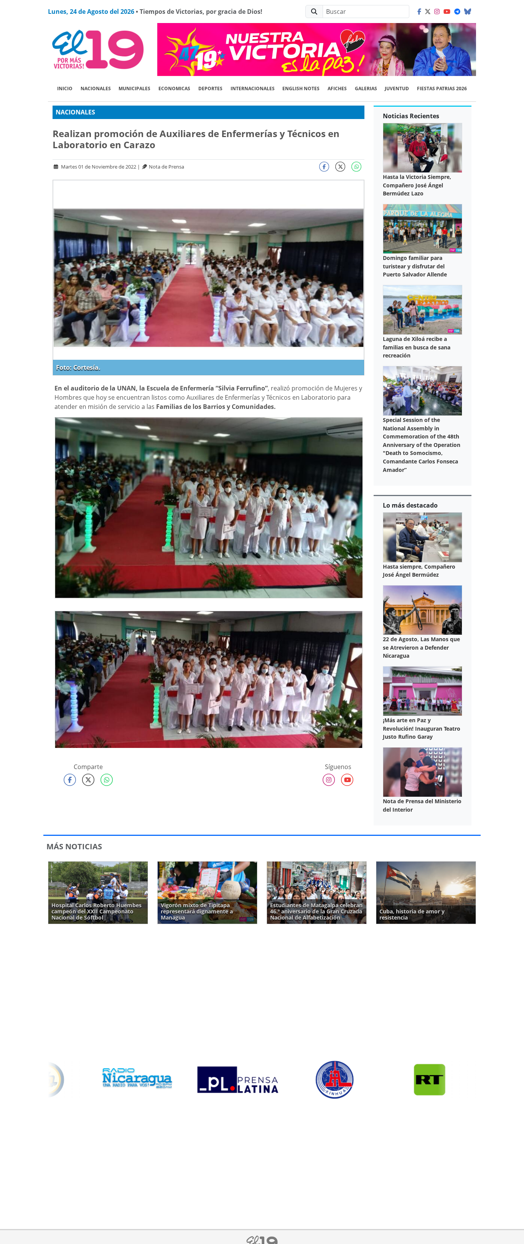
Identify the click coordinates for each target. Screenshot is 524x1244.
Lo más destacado (410, 505)
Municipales (134, 88)
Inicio (65, 88)
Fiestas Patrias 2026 (442, 88)
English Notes (301, 88)
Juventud (397, 88)
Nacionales (96, 88)
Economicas (174, 88)
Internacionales (253, 88)
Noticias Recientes (411, 116)
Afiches (337, 88)
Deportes (210, 88)
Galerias (366, 88)
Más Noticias (74, 846)
